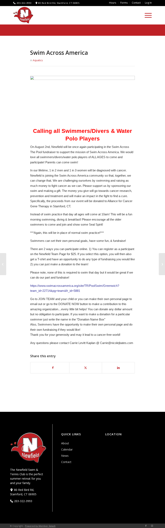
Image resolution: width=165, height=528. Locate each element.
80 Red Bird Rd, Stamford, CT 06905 (58, 2)
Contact (66, 462)
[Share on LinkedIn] (118, 367)
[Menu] (146, 15)
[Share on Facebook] (52, 367)
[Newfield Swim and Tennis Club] (23, 15)
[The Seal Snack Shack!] (3, 264)
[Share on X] (85, 367)
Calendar (67, 449)
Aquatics (38, 60)
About (65, 443)
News (65, 456)
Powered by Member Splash (40, 525)
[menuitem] (112, 3)
